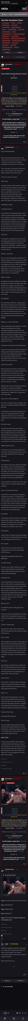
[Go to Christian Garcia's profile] (2, 148)
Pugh (6, 944)
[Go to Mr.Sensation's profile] (2, 57)
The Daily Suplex (20, 57)
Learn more (3, 2)
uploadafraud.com (17, 113)
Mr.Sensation (8, 64)
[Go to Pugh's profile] (2, 944)
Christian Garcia (9, 147)
